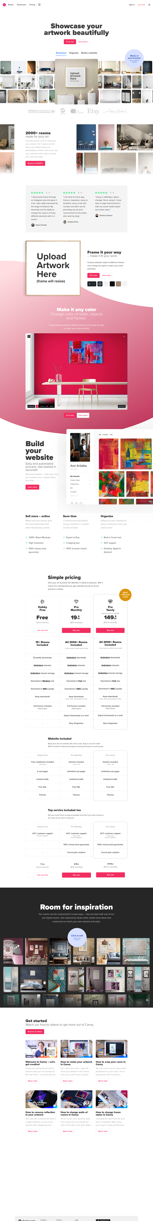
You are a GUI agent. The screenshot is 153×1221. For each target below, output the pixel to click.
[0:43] (41, 1057)
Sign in (132, 5)
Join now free (42, 630)
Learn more (32, 487)
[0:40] (111, 1057)
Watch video (33, 1081)
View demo (83, 42)
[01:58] (111, 1107)
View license (42, 708)
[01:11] (76, 1107)
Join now (141, 5)
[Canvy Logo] (3, 4)
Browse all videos (35, 1032)
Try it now (70, 42)
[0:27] (41, 1107)
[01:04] (76, 1057)
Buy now (76, 630)
